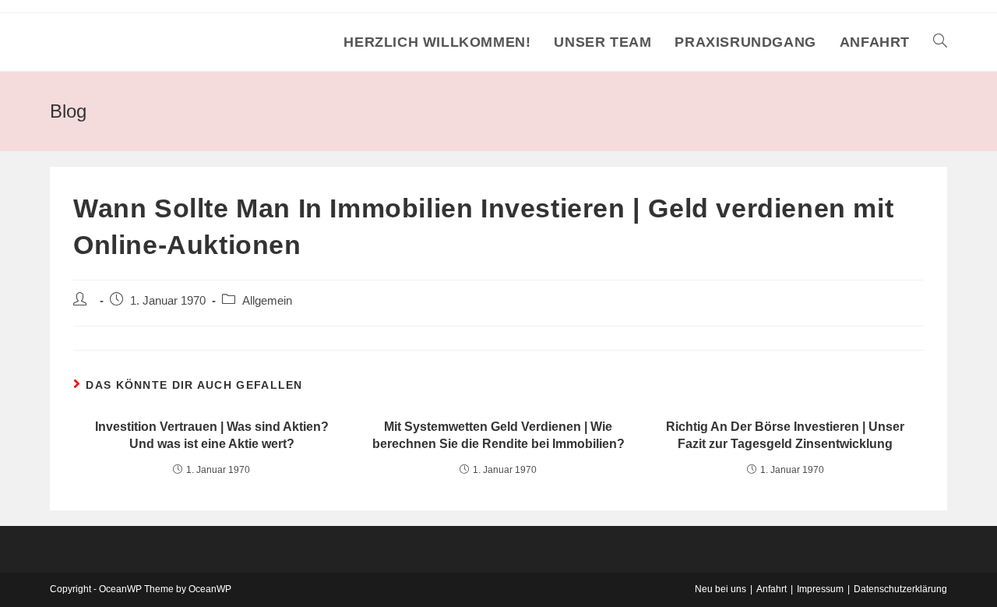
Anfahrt (771, 589)
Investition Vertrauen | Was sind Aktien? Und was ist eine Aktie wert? (212, 435)
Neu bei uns (720, 589)
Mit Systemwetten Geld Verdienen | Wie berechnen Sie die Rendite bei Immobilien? (498, 435)
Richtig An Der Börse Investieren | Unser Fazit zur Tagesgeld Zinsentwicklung (785, 435)
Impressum (820, 589)
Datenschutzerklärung (900, 589)
